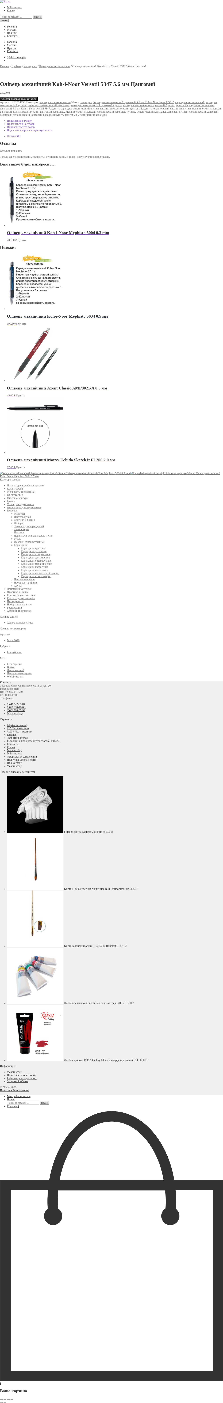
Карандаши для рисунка (35, 557)
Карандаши (30, 66)
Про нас (12, 32)
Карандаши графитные (34, 566)
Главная (4, 66)
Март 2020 (13, 640)
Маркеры (19, 513)
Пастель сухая (22, 516)
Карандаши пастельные (35, 570)
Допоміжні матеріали (19, 588)
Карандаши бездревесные (36, 560)
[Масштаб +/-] (1, 1399)
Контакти (12, 35)
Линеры (19, 523)
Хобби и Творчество (19, 610)
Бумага (11, 501)
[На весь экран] (4, 1399)
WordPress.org (15, 676)
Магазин (12, 29)
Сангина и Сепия (24, 519)
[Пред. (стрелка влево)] (1, 1402)
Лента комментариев (19, 673)
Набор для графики (25, 582)
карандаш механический (190, 102)
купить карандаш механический (70, 108)
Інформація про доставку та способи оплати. (33, 740)
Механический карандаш (80, 111)
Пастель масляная (24, 579)
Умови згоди (14, 765)
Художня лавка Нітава (20, 622)
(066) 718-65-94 (16, 710)
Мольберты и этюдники (21, 491)
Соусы (18, 585)
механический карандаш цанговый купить (162, 111)
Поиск (37, 16)
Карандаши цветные (33, 548)
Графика (16, 66)
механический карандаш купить (116, 111)
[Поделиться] (8, 1399)
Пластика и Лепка (18, 591)
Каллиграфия (15, 488)
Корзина (13, 1106)
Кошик (11, 10)
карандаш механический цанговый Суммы (148, 105)
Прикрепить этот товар (21, 126)
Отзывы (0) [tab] (13, 136)
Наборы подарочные (19, 604)
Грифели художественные (29, 541)
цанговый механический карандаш (86, 114)
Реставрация (14, 607)
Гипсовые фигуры (18, 497)
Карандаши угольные (34, 551)
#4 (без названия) (17, 725)
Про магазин (14, 762)
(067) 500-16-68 (16, 707)
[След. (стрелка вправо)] (4, 1402)
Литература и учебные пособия (25, 485)
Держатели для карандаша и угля (33, 535)
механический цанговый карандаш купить (38, 114)
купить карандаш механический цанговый (116, 108)
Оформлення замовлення (22, 756)
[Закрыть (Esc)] (11, 1399)
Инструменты (15, 601)
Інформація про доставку (22, 1078)
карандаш (86, 102)
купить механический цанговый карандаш (38, 111)
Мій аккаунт (14, 7)
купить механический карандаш (162, 108)
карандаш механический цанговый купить (96, 105)
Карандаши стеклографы (36, 576)
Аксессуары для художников (24, 507)
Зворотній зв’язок (17, 737)
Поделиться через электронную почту (29, 130)
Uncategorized (15, 494)
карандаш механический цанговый (48, 105)
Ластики (19, 532)
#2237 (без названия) (19, 731)
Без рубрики (14, 652)
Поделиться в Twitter (19, 120)
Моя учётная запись (18, 1096)
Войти (11, 667)
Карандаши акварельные (35, 554)
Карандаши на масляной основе (40, 573)
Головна (12, 26)
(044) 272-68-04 (16, 704)
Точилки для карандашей (29, 526)
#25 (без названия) (18, 728)
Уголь (17, 538)
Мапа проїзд (14, 750)
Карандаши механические (54, 66)
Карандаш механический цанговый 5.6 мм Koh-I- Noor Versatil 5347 (133, 102)
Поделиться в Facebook (20, 123)
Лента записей (15, 670)
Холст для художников (20, 504)
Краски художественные (21, 595)
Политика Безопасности (21, 759)
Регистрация (14, 664)
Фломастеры (21, 529)
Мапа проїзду (15, 713)
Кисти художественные (21, 598)
